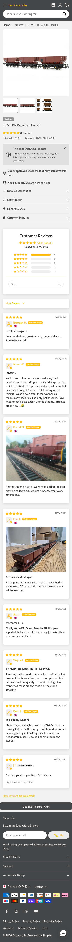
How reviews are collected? (19, 795)
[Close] (65, 148)
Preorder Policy (53, 921)
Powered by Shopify (40, 935)
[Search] (64, 14)
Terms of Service (27, 928)
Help (44, 928)
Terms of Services (44, 844)
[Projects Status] (53, 5)
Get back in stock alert (36, 806)
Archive (19, 25)
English (39, 886)
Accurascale (19, 935)
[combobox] (36, 14)
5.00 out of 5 (45, 243)
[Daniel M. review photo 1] (36, 458)
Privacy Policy (11, 921)
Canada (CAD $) (17, 886)
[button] (11, 133)
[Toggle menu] (5, 5)
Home (6, 25)
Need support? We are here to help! (29, 182)
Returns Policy (31, 921)
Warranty (8, 928)
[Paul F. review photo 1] (36, 549)
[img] (14, 317)
